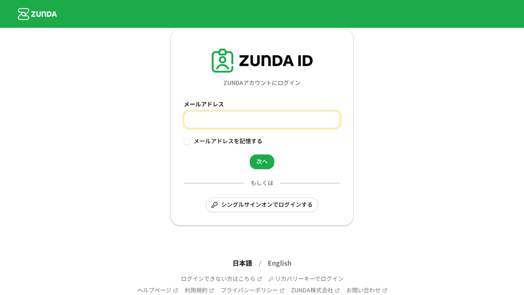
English (279, 263)
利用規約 (196, 290)
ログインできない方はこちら (218, 279)
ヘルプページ (154, 290)
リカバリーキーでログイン (309, 279)
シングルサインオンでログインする (267, 205)
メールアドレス (204, 104)
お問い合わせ (363, 290)
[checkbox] (187, 141)
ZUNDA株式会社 (312, 290)
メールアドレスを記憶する (228, 141)
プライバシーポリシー (249, 290)
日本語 (242, 263)
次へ (262, 162)
